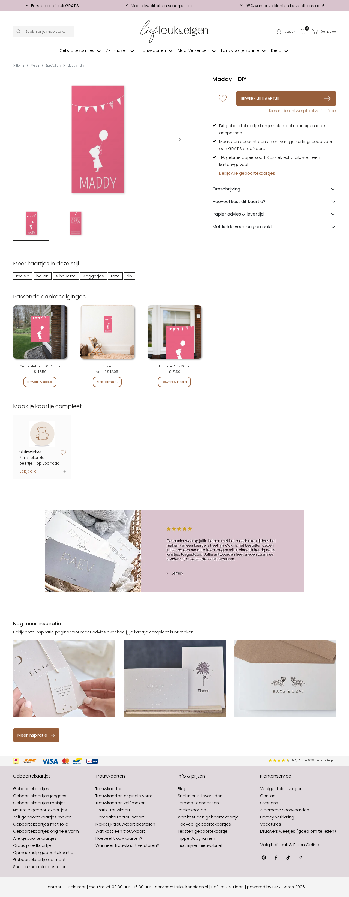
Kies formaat (107, 381)
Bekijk (247, 173)
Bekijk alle (28, 471)
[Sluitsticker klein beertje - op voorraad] (42, 434)
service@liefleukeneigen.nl (181, 887)
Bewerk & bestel (40, 381)
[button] (286, 31)
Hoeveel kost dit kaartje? (239, 201)
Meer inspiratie (32, 735)
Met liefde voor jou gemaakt (242, 226)
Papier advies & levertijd (238, 214)
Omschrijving (226, 189)
